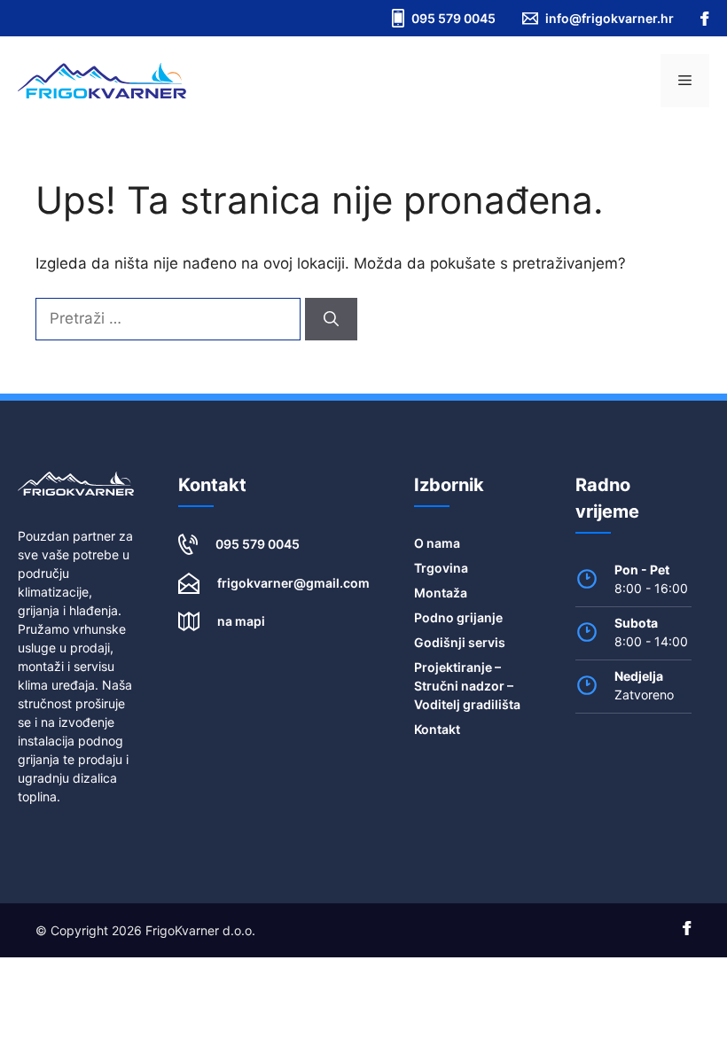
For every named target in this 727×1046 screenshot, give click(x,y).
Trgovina (441, 567)
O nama (437, 542)
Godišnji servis (459, 642)
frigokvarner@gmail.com (293, 582)
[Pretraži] (331, 319)
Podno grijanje (458, 617)
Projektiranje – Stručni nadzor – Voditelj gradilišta (467, 686)
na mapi (241, 620)
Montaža (440, 592)
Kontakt (437, 729)
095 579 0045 (257, 543)
